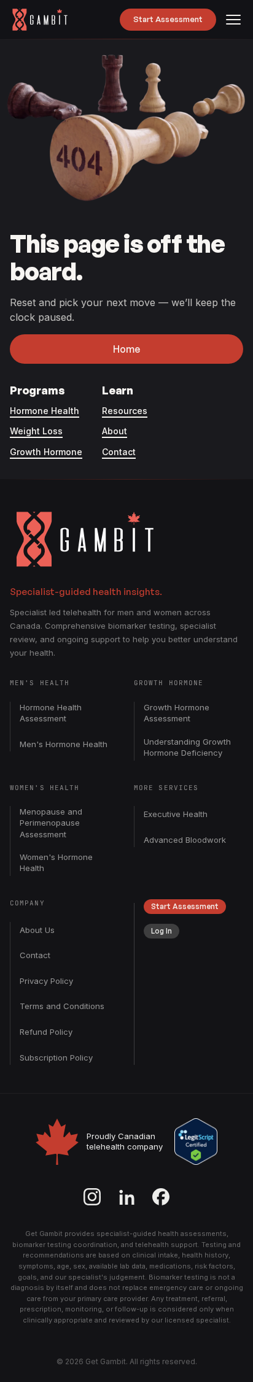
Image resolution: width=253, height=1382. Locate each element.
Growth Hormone (46, 452)
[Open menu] (233, 19)
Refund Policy (46, 1032)
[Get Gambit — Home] (46, 19)
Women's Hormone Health (56, 862)
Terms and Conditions (62, 1006)
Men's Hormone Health (63, 744)
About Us (37, 930)
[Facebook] (161, 1196)
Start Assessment (168, 19)
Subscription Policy (56, 1057)
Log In (161, 930)
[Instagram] (92, 1196)
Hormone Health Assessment (51, 712)
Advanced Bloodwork (185, 840)
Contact (119, 452)
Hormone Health (44, 410)
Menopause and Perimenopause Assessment (51, 823)
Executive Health (176, 814)
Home (126, 349)
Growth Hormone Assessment (176, 712)
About (114, 431)
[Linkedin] (126, 1196)
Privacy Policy (46, 981)
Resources (124, 410)
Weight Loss (36, 431)
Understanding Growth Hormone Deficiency (187, 747)
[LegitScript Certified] (196, 1141)
